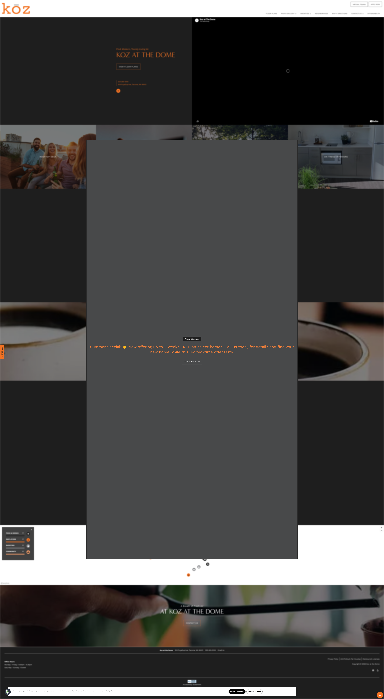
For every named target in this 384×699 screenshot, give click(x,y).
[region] (152, 691)
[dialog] (192, 349)
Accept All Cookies (237, 692)
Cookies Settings (254, 692)
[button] (192, 361)
